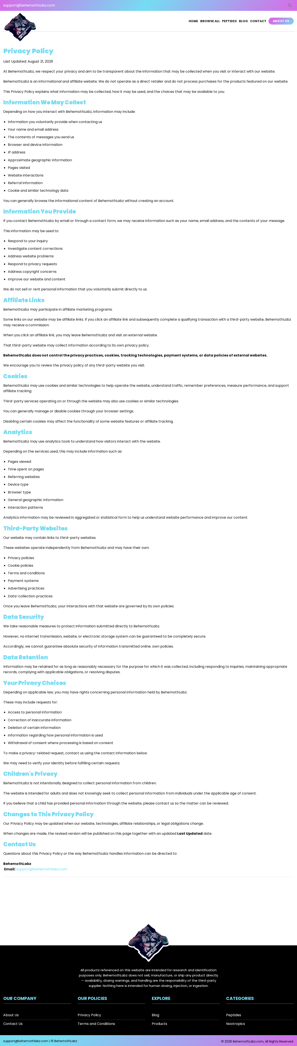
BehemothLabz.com (248, 1041)
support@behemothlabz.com (41, 869)
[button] (289, 5)
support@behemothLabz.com (29, 5)
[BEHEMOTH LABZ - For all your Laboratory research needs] (20, 28)
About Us (281, 21)
